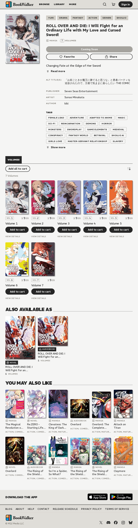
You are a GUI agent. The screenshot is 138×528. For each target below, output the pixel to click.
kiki (66, 103)
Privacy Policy (91, 509)
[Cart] (113, 4)
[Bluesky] (131, 523)
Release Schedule (65, 509)
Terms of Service (117, 509)
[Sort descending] (129, 168)
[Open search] (104, 4)
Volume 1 (11, 223)
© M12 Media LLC (14, 523)
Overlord (75, 424)
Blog (8, 509)
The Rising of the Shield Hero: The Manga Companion (78, 472)
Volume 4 (89, 223)
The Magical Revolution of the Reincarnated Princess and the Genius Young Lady (13, 426)
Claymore (119, 471)
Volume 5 (115, 223)
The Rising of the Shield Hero (35, 472)
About (20, 509)
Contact (43, 509)
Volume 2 (37, 223)
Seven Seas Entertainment (81, 91)
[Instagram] (123, 523)
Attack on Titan (120, 426)
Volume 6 (11, 285)
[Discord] (108, 523)
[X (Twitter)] (101, 523)
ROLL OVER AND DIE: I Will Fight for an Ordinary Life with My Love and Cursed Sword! (19, 368)
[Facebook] (116, 523)
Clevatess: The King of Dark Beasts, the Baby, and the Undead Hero (58, 426)
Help (31, 509)
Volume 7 (37, 285)
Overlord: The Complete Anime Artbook (101, 426)
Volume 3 (63, 223)
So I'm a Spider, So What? (58, 472)
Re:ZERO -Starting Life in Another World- (35, 426)
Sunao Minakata (74, 97)
